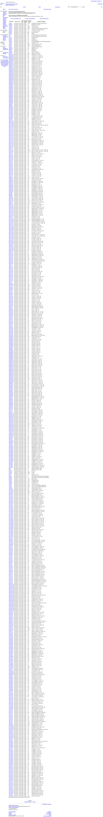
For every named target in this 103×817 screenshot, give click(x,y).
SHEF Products (4, 28)
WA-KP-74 (11, 651)
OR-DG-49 (11, 186)
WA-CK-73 (11, 516)
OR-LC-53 (11, 279)
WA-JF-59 (11, 580)
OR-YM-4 (11, 461)
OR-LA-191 (11, 230)
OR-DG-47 (11, 183)
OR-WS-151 (11, 421)
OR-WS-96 (11, 447)
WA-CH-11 (11, 489)
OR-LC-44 (11, 275)
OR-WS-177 (11, 435)
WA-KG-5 (11, 615)
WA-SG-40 (11, 698)
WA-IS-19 (11, 545)
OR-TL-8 (10, 412)
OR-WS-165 (11, 426)
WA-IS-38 (11, 551)
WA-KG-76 (11, 621)
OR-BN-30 (11, 91)
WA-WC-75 (11, 784)
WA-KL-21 (11, 630)
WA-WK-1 (11, 794)
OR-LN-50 (11, 302)
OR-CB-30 (11, 112)
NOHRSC (5, 35)
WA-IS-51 (11, 558)
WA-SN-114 (11, 729)
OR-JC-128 (11, 200)
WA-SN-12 (11, 733)
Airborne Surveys (4, 19)
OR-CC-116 (11, 131)
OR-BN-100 (11, 54)
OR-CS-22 (11, 165)
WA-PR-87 (11, 687)
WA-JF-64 (11, 583)
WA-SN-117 (11, 732)
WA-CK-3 (11, 504)
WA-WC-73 (11, 781)
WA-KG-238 (11, 596)
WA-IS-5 (10, 557)
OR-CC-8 (11, 153)
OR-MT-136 (11, 364)
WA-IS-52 (11, 559)
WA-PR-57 (11, 681)
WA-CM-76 (11, 533)
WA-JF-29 (11, 571)
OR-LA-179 (11, 225)
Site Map (4, 53)
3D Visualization (5, 17)
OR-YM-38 (11, 459)
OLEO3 (10, 53)
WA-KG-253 (11, 601)
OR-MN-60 (11, 345)
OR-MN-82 (11, 350)
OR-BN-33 (11, 95)
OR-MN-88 (11, 356)
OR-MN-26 (11, 337)
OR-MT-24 (11, 384)
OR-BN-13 (11, 66)
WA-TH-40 (11, 753)
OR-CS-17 (11, 164)
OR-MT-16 (11, 378)
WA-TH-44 (11, 754)
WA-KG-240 (11, 598)
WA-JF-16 (11, 566)
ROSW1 (10, 478)
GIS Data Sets (5, 36)
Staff (4, 44)
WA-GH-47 (11, 544)
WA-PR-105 (11, 674)
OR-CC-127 (11, 138)
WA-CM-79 (11, 535)
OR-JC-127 (11, 199)
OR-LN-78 (11, 322)
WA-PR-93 (11, 689)
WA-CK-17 (11, 497)
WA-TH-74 (11, 764)
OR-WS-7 (11, 443)
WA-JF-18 (11, 567)
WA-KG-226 (11, 591)
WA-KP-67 (11, 647)
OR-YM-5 (11, 463)
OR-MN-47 (11, 340)
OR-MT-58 (11, 390)
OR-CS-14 (11, 162)
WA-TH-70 (11, 762)
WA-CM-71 (11, 529)
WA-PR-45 (11, 678)
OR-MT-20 (11, 382)
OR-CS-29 (11, 169)
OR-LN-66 (11, 317)
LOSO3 (10, 45)
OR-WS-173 (11, 431)
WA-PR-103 (11, 672)
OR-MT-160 (11, 379)
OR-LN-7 (11, 318)
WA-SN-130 (11, 736)
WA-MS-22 (11, 662)
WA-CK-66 (11, 511)
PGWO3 (10, 471)
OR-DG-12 (11, 178)
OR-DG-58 (11, 187)
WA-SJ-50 (11, 719)
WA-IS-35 (11, 550)
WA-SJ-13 (11, 713)
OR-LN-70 (11, 319)
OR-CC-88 (11, 156)
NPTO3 (10, 50)
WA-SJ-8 (10, 721)
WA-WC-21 (11, 769)
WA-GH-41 (11, 542)
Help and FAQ (5, 52)
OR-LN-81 (11, 327)
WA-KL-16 (11, 627)
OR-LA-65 (11, 258)
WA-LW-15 (11, 657)
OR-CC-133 (11, 143)
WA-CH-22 (11, 491)
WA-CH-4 (11, 494)
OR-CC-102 (11, 122)
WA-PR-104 (11, 673)
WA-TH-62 (11, 756)
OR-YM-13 (11, 451)
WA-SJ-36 (11, 715)
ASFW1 (10, 23)
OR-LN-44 (11, 298)
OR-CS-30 (11, 170)
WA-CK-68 (11, 514)
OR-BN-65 (11, 102)
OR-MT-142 (11, 367)
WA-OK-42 (11, 668)
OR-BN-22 (11, 87)
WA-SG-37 (11, 696)
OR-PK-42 (11, 401)
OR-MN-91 (11, 357)
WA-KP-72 (11, 649)
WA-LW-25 (11, 659)
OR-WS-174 (11, 433)
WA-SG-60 (11, 704)
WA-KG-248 (11, 600)
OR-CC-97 (11, 160)
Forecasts (4, 24)
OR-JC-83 (11, 203)
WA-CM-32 (11, 521)
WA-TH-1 (11, 749)
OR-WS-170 (11, 429)
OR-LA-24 (11, 245)
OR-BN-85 (11, 106)
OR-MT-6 (11, 391)
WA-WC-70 (11, 780)
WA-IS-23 (11, 548)
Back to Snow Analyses (13, 9)
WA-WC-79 (11, 786)
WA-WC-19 (11, 767)
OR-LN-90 (11, 328)
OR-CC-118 (11, 132)
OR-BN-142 (11, 68)
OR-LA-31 (11, 251)
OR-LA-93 (11, 263)
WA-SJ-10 (11, 712)
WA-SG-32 (11, 695)
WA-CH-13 (11, 490)
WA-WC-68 (11, 779)
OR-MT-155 (11, 373)
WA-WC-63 (11, 776)
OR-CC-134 (11, 146)
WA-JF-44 (11, 574)
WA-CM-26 (11, 520)
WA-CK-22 (11, 501)
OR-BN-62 (11, 100)
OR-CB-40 (11, 115)
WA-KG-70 (11, 618)
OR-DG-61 (11, 189)
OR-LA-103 (11, 206)
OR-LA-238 (11, 243)
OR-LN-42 (11, 296)
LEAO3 (10, 42)
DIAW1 (10, 32)
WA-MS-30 (11, 664)
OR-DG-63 (11, 190)
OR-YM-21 (11, 455)
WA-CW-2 (11, 537)
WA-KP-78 (11, 653)
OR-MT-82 (11, 392)
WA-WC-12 (11, 766)
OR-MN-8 (11, 348)
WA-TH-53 (11, 755)
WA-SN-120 (11, 734)
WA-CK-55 (11, 507)
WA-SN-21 (11, 738)
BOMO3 (10, 24)
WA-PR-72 (11, 686)
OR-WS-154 (11, 424)
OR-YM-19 (11, 452)
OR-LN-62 (11, 309)
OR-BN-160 (11, 75)
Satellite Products (4, 23)
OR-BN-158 (11, 72)
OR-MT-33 (11, 387)
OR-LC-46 (11, 276)
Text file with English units (30, 18)
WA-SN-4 (11, 739)
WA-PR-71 (11, 685)
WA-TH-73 (11, 763)
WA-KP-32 (11, 636)
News (40, 6)
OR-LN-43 (11, 297)
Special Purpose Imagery (4, 39)
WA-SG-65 (11, 707)
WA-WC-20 (11, 768)
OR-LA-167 (11, 221)
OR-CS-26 (11, 168)
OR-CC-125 (11, 136)
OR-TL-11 (11, 409)
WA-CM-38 (11, 524)
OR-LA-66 (11, 259)
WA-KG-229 (11, 592)
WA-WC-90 (11, 792)
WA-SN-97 (11, 747)
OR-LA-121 (11, 208)
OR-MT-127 (11, 361)
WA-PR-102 (11, 670)
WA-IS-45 (11, 554)
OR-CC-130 (11, 140)
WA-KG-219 (11, 588)
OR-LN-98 (11, 333)
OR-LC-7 (11, 281)
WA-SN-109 (11, 728)
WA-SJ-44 (11, 717)
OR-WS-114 (11, 413)
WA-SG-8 (11, 711)
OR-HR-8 (11, 195)
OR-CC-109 (11, 126)
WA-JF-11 (11, 565)
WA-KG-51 (11, 617)
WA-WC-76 (11, 785)
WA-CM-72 (11, 531)
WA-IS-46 (11, 555)
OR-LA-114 (11, 207)
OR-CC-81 (11, 155)
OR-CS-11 (11, 161)
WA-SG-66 (11, 708)
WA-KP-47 (11, 640)
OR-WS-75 (11, 444)
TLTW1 (10, 485)
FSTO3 (10, 40)
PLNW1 (10, 472)
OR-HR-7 (11, 192)
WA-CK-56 (11, 508)
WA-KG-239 (11, 597)
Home (24, 6)
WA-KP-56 (11, 643)
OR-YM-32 (11, 457)
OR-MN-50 (11, 341)
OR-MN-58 (11, 343)
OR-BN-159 (11, 74)
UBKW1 (10, 488)
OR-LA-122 (11, 209)
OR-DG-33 (11, 182)
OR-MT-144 (11, 370)
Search (69, 6)
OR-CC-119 (11, 135)
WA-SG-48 (11, 699)
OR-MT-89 (11, 394)
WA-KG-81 (11, 623)
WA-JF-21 (11, 568)
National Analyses (4, 13)
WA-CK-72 (11, 515)
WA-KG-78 (11, 622)
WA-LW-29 (11, 660)
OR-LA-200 (11, 234)
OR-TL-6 (10, 410)
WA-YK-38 (11, 796)
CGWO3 (10, 27)
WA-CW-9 (11, 538)
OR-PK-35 (11, 400)
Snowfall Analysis (4, 21)
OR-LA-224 (11, 241)
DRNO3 (10, 33)
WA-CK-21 (11, 498)
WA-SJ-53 (11, 720)
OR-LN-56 (11, 305)
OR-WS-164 (11, 425)
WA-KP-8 (11, 655)
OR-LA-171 (11, 224)
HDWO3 (10, 41)
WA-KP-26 (11, 632)
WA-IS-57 (11, 562)
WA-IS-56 (11, 561)
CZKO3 (10, 31)
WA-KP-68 (11, 648)
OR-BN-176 (11, 82)
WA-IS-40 (11, 553)
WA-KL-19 (11, 628)
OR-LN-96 (11, 332)
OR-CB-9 (11, 118)
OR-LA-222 (11, 238)
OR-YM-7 (11, 465)
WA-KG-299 (11, 609)
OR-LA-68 (11, 260)
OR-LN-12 (11, 285)
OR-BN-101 (11, 55)
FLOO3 (10, 37)
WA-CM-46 (11, 525)
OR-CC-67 (11, 152)
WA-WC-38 (11, 772)
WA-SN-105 (11, 726)
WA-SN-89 (11, 745)
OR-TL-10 (11, 408)
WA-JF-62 (11, 582)
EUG (10, 35)
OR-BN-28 (11, 89)
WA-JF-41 (11, 572)
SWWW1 (11, 482)
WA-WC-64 (11, 777)
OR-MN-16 (11, 336)
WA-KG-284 (11, 605)
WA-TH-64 (11, 758)
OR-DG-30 (11, 181)
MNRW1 (10, 49)
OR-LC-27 (11, 267)
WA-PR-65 (11, 683)
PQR (10, 474)
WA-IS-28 (11, 549)
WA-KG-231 (11, 593)
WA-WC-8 (11, 788)
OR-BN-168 (11, 79)
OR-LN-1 (11, 283)
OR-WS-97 (11, 450)
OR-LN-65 (11, 314)
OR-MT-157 (11, 374)
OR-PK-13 (11, 396)
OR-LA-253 (11, 250)
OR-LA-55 (11, 256)
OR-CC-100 (11, 121)
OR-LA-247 (11, 246)
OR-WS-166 (11, 427)
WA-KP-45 (11, 639)
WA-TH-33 (11, 751)
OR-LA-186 (11, 228)
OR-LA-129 (11, 213)
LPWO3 (10, 46)
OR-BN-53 (11, 99)
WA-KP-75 (11, 652)
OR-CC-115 (11, 130)
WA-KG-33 (11, 612)
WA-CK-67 (11, 512)
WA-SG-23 (11, 692)
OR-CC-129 (11, 139)
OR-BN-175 (11, 80)
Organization (57, 6)
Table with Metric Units (44, 18)
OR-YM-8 (11, 467)
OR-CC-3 (11, 148)
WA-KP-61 (11, 644)
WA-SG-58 (11, 703)
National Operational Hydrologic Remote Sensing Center (12, 4)
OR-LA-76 (11, 262)
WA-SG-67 (11, 709)
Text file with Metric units (16, 18)
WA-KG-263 (11, 602)
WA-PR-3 (11, 675)
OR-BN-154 (11, 70)
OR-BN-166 (11, 76)
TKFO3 (10, 484)
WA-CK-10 (11, 495)
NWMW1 (11, 52)
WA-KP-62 (11, 645)
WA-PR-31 (11, 677)
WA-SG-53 (11, 702)
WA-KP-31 (11, 635)
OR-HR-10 (11, 191)
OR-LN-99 (11, 335)
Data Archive (5, 26)
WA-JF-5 (10, 575)
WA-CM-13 (11, 518)
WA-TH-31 (11, 750)
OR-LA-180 (11, 226)
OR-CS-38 (11, 174)
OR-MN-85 (11, 353)
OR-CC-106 (11, 125)
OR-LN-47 (11, 300)
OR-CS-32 (11, 172)
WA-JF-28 (11, 570)
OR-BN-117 (11, 62)
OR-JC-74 (11, 202)
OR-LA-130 (11, 219)
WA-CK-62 (11, 510)
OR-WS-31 (11, 437)
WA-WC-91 (11, 793)
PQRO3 (10, 476)
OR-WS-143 (11, 420)
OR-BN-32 (11, 92)
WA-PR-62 (11, 682)
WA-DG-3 (11, 541)
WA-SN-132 (11, 737)
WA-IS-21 (11, 546)
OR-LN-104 (11, 284)
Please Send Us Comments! (6, 57)
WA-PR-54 (11, 679)
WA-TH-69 (11, 760)
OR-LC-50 (11, 277)
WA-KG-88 (11, 625)
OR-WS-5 (11, 438)
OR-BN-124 (11, 63)
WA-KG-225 (11, 589)
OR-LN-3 (11, 290)
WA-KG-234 (11, 595)
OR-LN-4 (11, 294)
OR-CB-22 (11, 110)
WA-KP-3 (11, 634)
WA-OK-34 (11, 666)
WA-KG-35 (11, 613)
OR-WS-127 (11, 416)
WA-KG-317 (11, 610)
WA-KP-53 (11, 642)
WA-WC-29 (11, 771)
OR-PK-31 (11, 399)
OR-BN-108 (11, 58)
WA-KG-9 (11, 626)
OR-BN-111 (11, 61)
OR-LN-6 (11, 306)
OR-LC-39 (11, 268)
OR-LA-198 (11, 233)
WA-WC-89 (11, 790)
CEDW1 (10, 25)
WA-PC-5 (11, 669)
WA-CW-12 (11, 536)
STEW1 (10, 480)
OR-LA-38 (11, 254)
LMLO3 (10, 44)
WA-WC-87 (11, 789)
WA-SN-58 (11, 742)
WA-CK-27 (11, 502)
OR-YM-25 (11, 456)
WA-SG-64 (11, 706)
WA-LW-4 (11, 661)
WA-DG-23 (11, 540)
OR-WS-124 (11, 414)
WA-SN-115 (11, 730)
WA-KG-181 (11, 585)
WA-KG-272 (11, 604)
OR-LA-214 (11, 237)
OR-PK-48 (11, 403)
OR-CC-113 (11, 129)
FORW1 (10, 38)
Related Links (5, 49)
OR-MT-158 (11, 375)
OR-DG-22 (11, 179)
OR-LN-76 (11, 320)
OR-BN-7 (11, 104)
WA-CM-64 (11, 528)
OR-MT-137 (11, 366)
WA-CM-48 (11, 527)
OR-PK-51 (11, 405)
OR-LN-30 (11, 293)
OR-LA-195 (11, 232)
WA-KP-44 (11, 638)
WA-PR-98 (11, 690)
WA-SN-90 (11, 746)
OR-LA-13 (11, 216)
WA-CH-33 (11, 493)
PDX (10, 468)
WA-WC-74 (11, 783)
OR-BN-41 (11, 97)
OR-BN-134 (11, 67)
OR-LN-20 (11, 289)
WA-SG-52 (11, 700)
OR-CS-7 (10, 176)
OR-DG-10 (11, 177)
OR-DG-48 (11, 185)
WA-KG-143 (11, 584)
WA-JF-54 (11, 578)
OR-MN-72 (11, 347)
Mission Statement (27, 801)
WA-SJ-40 (11, 716)
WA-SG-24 (11, 694)
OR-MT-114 (11, 360)
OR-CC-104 (11, 123)
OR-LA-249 (11, 249)
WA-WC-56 (11, 775)
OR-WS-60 (11, 441)
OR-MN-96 (11, 358)
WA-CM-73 (11, 532)
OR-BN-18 (11, 84)
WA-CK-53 (11, 506)
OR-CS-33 (11, 173)
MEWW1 (11, 48)
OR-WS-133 (11, 417)
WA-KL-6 (11, 631)
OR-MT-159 (11, 377)
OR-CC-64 (11, 149)
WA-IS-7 (10, 563)
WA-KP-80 (11, 656)
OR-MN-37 (11, 339)
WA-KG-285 (11, 606)
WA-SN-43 (11, 741)
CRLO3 (10, 28)
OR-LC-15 (11, 266)
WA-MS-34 (11, 665)
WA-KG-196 (11, 587)
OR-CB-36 (11, 114)
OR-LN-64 (11, 311)
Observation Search (47, 9)
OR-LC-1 (11, 264)
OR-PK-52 (11, 407)
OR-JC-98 (11, 204)
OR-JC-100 (11, 198)
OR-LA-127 (11, 212)
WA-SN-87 (11, 743)
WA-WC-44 (11, 773)
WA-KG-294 (11, 608)
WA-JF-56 (11, 579)
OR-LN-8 (11, 324)
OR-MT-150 (11, 371)
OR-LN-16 (11, 286)
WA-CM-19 (11, 519)
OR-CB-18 (11, 109)
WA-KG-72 (11, 619)
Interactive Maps (5, 15)
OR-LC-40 (11, 271)
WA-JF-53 (11, 576)
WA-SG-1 (11, 691)
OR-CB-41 (11, 117)
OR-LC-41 (11, 272)
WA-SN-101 (11, 725)
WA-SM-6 (11, 722)
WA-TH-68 (11, 759)
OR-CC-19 (11, 147)
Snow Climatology (5, 48)
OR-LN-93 (11, 331)
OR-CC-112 (11, 127)
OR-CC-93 (11, 157)
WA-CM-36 (11, 523)
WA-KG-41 (11, 614)
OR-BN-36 (11, 96)
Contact (33, 801)
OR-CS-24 (11, 166)
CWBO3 (10, 29)
